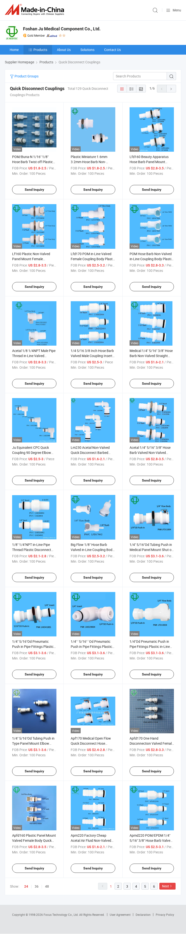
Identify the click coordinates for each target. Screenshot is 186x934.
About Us (64, 49)
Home (14, 49)
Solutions (87, 49)
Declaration (143, 915)
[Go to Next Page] (171, 88)
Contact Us (112, 49)
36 (37, 886)
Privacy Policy (165, 915)
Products (40, 49)
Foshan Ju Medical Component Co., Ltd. (62, 28)
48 (47, 886)
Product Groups (26, 76)
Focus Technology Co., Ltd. (61, 915)
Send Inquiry (34, 190)
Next (165, 886)
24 (26, 886)
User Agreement (120, 915)
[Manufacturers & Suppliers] (35, 9)
